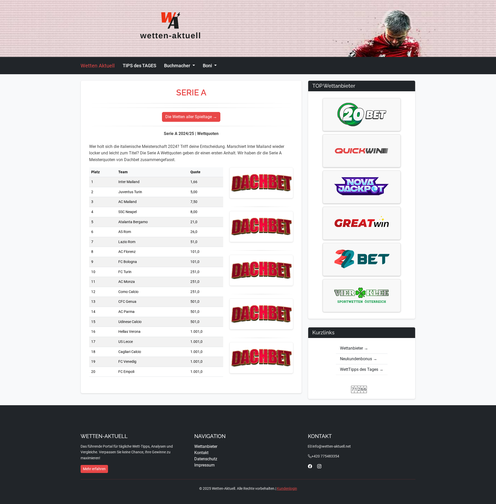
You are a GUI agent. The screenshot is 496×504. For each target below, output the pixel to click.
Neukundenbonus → (358, 358)
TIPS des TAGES (139, 65)
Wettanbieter (205, 446)
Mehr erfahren (94, 469)
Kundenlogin (287, 488)
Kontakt (201, 452)
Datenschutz (205, 458)
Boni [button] (208, 65)
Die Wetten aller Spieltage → (191, 116)
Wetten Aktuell (98, 66)
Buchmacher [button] (177, 65)
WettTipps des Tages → (361, 369)
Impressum (204, 465)
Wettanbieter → (354, 348)
